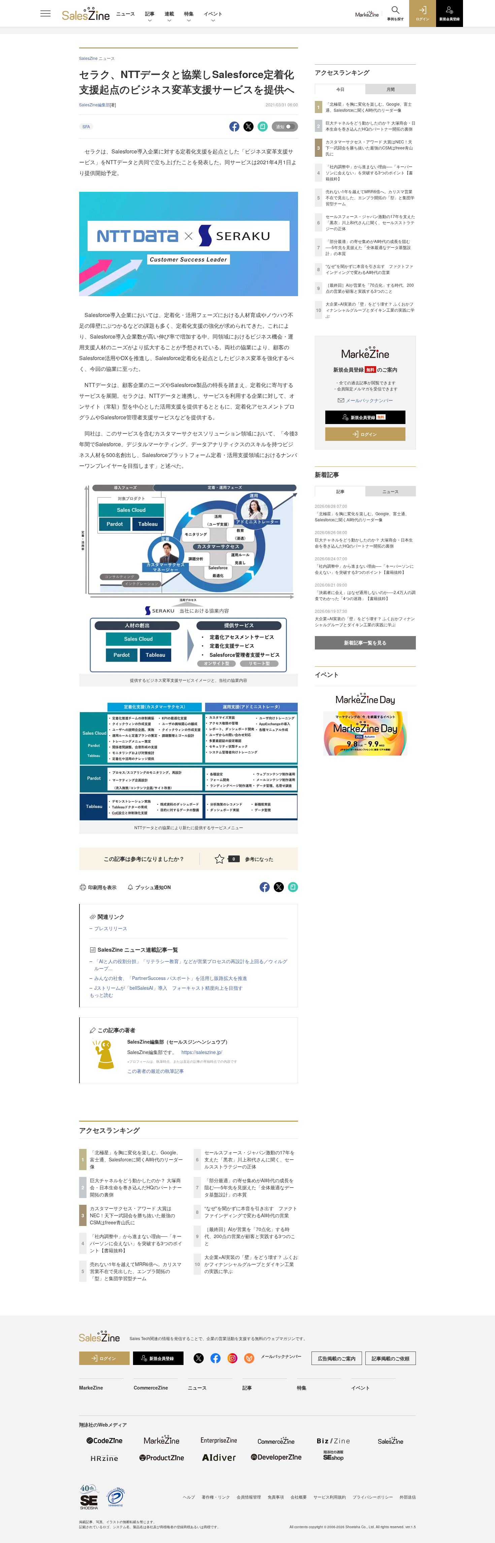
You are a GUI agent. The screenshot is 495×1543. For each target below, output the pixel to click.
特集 (189, 13)
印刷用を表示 (102, 887)
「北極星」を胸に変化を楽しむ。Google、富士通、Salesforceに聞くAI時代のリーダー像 (136, 1159)
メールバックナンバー (369, 400)
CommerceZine (151, 1387)
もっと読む (101, 994)
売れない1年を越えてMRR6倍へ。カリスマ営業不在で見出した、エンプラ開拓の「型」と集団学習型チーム (136, 1271)
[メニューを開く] (45, 13)
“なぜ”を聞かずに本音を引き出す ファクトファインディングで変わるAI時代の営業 (250, 1212)
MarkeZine (91, 1387)
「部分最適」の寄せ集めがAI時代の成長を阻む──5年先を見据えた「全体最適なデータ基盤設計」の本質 (249, 1187)
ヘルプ (189, 1497)
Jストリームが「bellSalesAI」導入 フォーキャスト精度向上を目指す (168, 987)
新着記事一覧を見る (365, 642)
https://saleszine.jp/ (202, 1052)
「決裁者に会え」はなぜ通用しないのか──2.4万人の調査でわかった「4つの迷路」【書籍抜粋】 (365, 595)
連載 (169, 13)
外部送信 (408, 1497)
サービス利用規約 (330, 1497)
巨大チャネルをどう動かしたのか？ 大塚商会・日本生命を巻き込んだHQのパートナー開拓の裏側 (136, 1187)
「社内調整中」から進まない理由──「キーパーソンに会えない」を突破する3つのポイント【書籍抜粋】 (136, 1243)
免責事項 (276, 1497)
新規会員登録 (367, 417)
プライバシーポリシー (373, 1497)
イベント (213, 13)
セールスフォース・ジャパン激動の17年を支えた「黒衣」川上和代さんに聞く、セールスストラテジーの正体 (249, 1159)
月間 (391, 89)
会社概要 (299, 1497)
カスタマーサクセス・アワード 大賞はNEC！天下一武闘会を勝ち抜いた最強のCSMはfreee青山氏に (132, 1215)
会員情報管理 (249, 1497)
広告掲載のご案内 (337, 1358)
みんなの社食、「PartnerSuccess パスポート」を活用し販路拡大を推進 (170, 978)
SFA (86, 126)
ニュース (125, 13)
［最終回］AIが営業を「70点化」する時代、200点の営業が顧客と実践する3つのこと (249, 1236)
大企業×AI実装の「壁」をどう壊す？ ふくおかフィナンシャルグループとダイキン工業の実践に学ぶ (251, 1264)
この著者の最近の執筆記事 (155, 1070)
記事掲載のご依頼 (390, 1358)
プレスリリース (110, 928)
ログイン (369, 434)
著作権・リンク (216, 1497)
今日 (340, 89)
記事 (150, 13)
